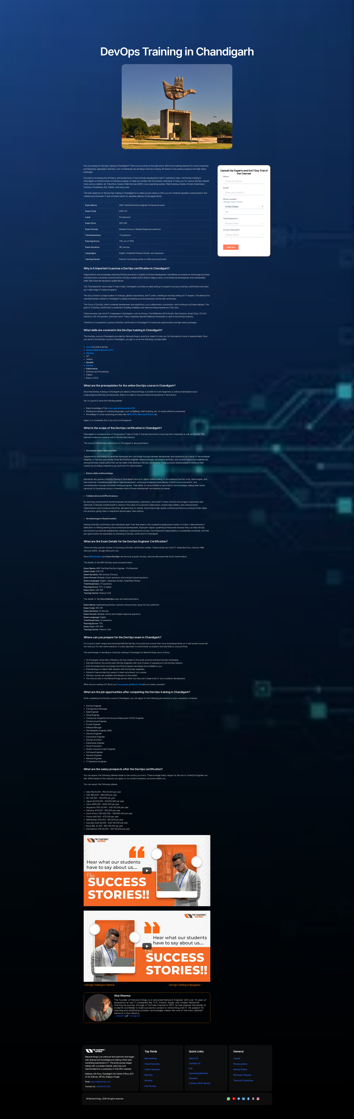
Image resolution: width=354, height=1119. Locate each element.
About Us (193, 1058)
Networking (151, 1058)
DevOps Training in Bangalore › (185, 985)
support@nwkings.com (100, 1081)
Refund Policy (240, 1069)
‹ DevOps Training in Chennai (99, 985)
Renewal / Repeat (242, 1075)
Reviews (193, 1078)
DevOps (149, 1075)
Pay (191, 1068)
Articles (148, 1080)
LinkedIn (119, 1015)
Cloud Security (152, 1063)
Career (236, 1058)
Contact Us (194, 1063)
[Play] (147, 870)
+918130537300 (103, 1086)
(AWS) (100, 350)
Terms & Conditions (243, 1080)
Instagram (134, 1015)
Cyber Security (152, 1069)
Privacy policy (240, 1063)
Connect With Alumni (200, 1083)
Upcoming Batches (198, 1073)
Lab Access (150, 1086)
